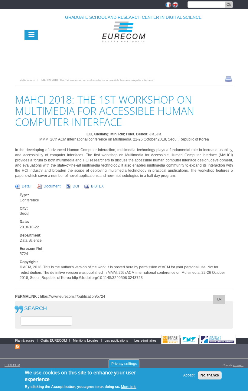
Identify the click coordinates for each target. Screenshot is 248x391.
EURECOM (12, 365)
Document (52, 186)
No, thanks (210, 375)
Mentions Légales (86, 340)
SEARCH (35, 308)
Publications (27, 80)
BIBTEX (97, 186)
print (228, 78)
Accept (188, 375)
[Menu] (31, 35)
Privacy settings (124, 364)
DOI (76, 186)
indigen (238, 365)
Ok (229, 4)
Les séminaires (145, 340)
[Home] (124, 45)
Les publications (116, 340)
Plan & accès (24, 340)
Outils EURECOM (54, 340)
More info (128, 387)
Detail (26, 186)
